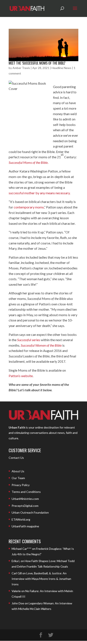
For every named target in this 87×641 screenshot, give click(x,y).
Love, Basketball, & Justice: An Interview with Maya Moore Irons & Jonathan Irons (41, 578)
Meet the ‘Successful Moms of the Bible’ (37, 63)
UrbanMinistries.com (25, 498)
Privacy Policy (21, 485)
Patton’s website (21, 376)
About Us (18, 471)
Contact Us (16, 457)
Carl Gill (17, 573)
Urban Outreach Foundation (30, 512)
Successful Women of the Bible (41, 345)
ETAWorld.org (21, 519)
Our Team (18, 478)
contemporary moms (29, 207)
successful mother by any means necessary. (39, 193)
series (28, 340)
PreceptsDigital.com (25, 505)
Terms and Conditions (26, 492)
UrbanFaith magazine (25, 526)
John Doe (18, 603)
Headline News (61, 68)
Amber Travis (21, 68)
